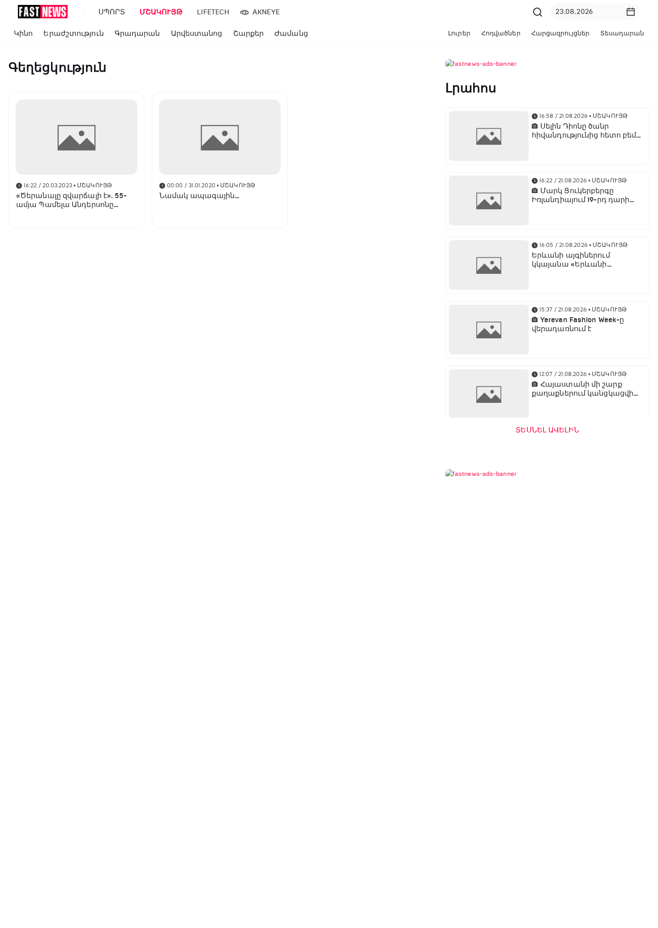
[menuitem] (110, 12)
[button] (630, 11)
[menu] (311, 11)
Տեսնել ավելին (547, 430)
